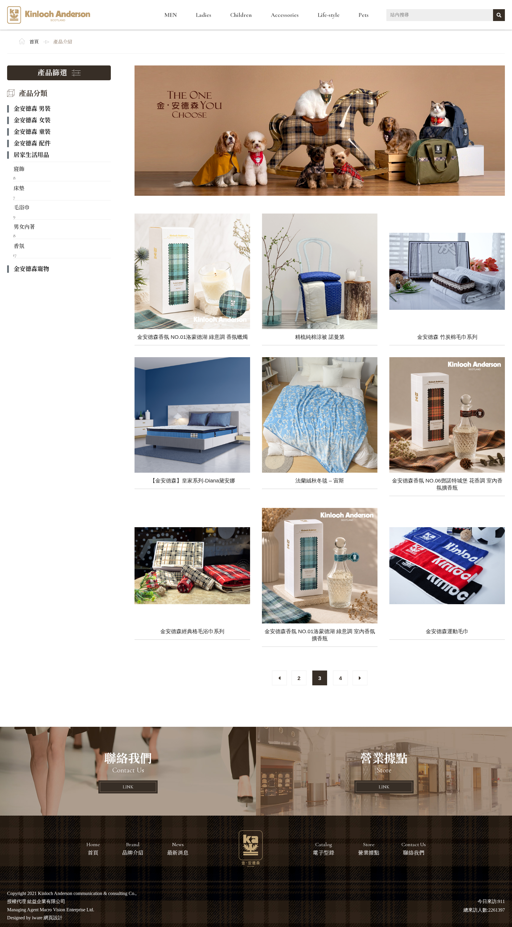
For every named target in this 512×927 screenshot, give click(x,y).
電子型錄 (323, 853)
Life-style (329, 15)
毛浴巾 (22, 207)
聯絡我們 (413, 853)
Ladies (203, 15)
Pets (364, 15)
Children (241, 15)
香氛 (19, 245)
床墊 (19, 188)
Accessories (285, 15)
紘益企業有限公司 (48, 15)
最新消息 (177, 853)
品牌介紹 (132, 853)
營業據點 (368, 853)
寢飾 (19, 168)
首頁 (34, 42)
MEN (170, 15)
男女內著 (24, 226)
